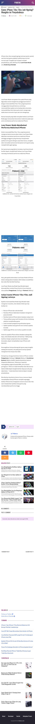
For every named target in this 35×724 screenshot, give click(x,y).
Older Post (29, 552)
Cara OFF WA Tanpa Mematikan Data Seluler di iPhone (16, 631)
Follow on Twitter (6, 614)
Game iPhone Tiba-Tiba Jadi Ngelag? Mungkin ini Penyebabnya (17, 11)
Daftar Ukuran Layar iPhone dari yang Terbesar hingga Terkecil (11, 702)
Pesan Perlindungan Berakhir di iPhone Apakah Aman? (17, 647)
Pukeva (15, 434)
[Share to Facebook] (4, 453)
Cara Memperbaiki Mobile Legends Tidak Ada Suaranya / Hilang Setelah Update (11, 499)
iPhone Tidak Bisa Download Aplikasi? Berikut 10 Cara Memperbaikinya (11, 483)
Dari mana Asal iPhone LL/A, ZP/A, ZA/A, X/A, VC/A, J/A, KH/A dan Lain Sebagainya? (11, 664)
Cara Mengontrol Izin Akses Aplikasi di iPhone (11, 475)
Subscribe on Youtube (7, 616)
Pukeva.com (21, 720)
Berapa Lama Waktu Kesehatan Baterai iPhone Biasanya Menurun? (11, 673)
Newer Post (6, 552)
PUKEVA (17, 2)
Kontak (18, 716)
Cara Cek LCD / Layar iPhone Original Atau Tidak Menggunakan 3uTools (12, 683)
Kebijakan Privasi (27, 716)
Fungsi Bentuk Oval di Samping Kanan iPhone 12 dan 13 (11, 693)
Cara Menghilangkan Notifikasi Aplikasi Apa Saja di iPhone (11, 467)
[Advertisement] (17, 37)
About (3, 716)
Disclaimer (11, 716)
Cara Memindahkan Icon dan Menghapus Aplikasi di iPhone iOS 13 (11, 491)
